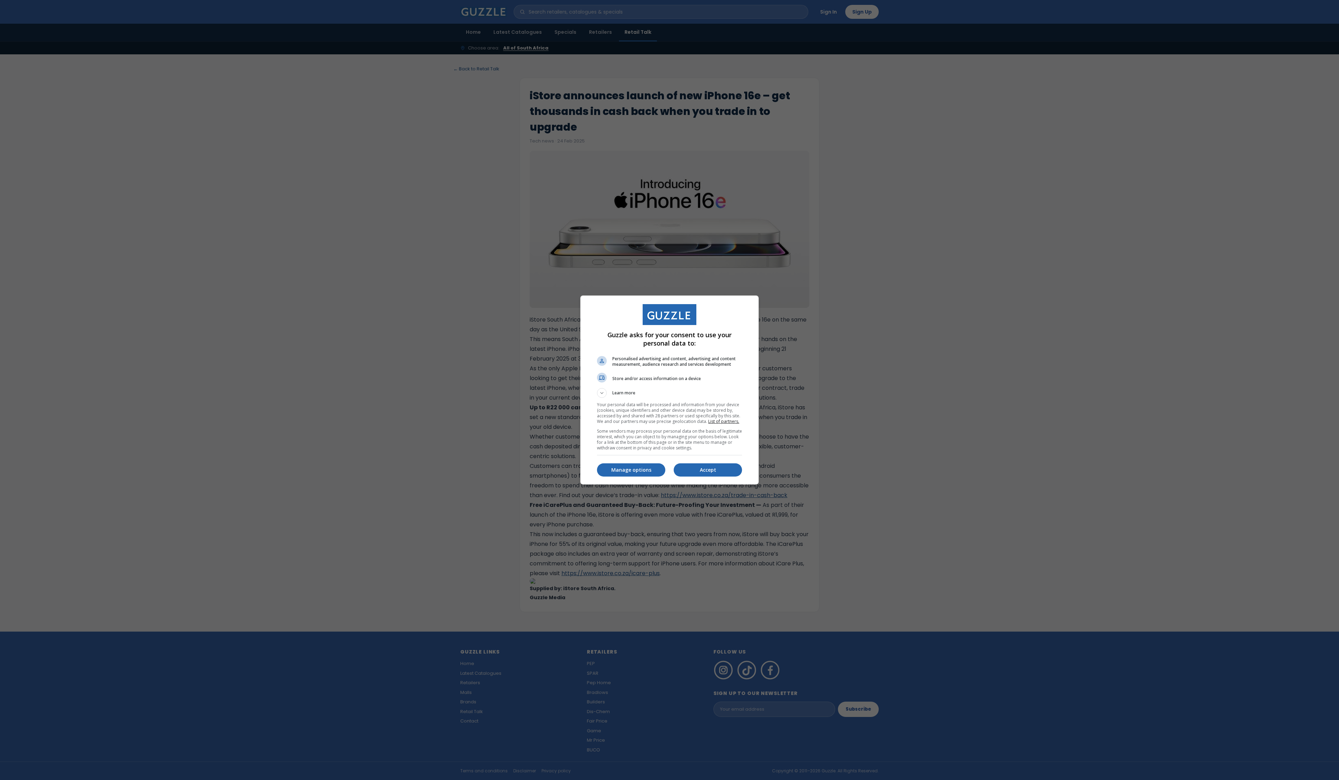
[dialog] (669, 390)
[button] (669, 393)
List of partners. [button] (723, 421)
